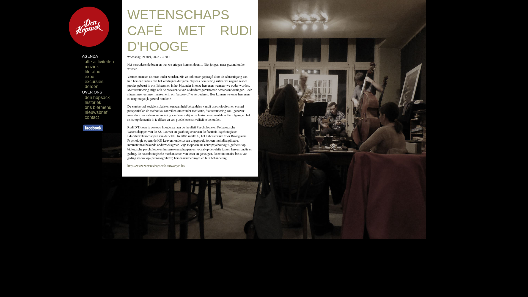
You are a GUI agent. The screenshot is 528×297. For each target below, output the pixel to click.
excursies (94, 81)
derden (91, 86)
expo (89, 76)
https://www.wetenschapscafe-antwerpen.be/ (156, 165)
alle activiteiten (99, 61)
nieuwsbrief (96, 112)
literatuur (93, 71)
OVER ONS (92, 92)
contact (92, 117)
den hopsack (97, 97)
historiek (93, 102)
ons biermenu (98, 107)
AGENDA (90, 56)
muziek (92, 66)
